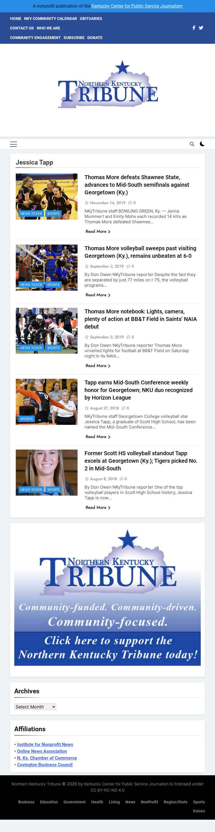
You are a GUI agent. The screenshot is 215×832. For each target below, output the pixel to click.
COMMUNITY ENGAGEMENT (35, 37)
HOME (15, 18)
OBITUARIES (91, 18)
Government (75, 802)
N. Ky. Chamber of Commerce (47, 758)
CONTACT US (22, 28)
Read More (96, 231)
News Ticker (31, 213)
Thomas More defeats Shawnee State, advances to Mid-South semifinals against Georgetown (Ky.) (137, 185)
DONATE (94, 37)
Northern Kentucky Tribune (36, 783)
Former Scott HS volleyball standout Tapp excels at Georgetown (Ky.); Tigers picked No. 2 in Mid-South (141, 461)
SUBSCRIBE (74, 37)
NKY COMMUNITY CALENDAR (50, 18)
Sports (53, 213)
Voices (199, 811)
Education (49, 802)
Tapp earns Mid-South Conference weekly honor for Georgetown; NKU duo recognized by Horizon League (139, 390)
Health (97, 802)
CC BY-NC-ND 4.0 (108, 790)
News (130, 802)
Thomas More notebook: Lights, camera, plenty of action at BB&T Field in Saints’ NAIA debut (141, 319)
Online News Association (42, 751)
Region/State (176, 802)
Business (26, 802)
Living (114, 802)
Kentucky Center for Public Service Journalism (137, 6)
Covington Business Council (45, 764)
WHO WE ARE (48, 28)
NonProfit (149, 802)
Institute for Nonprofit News (45, 744)
